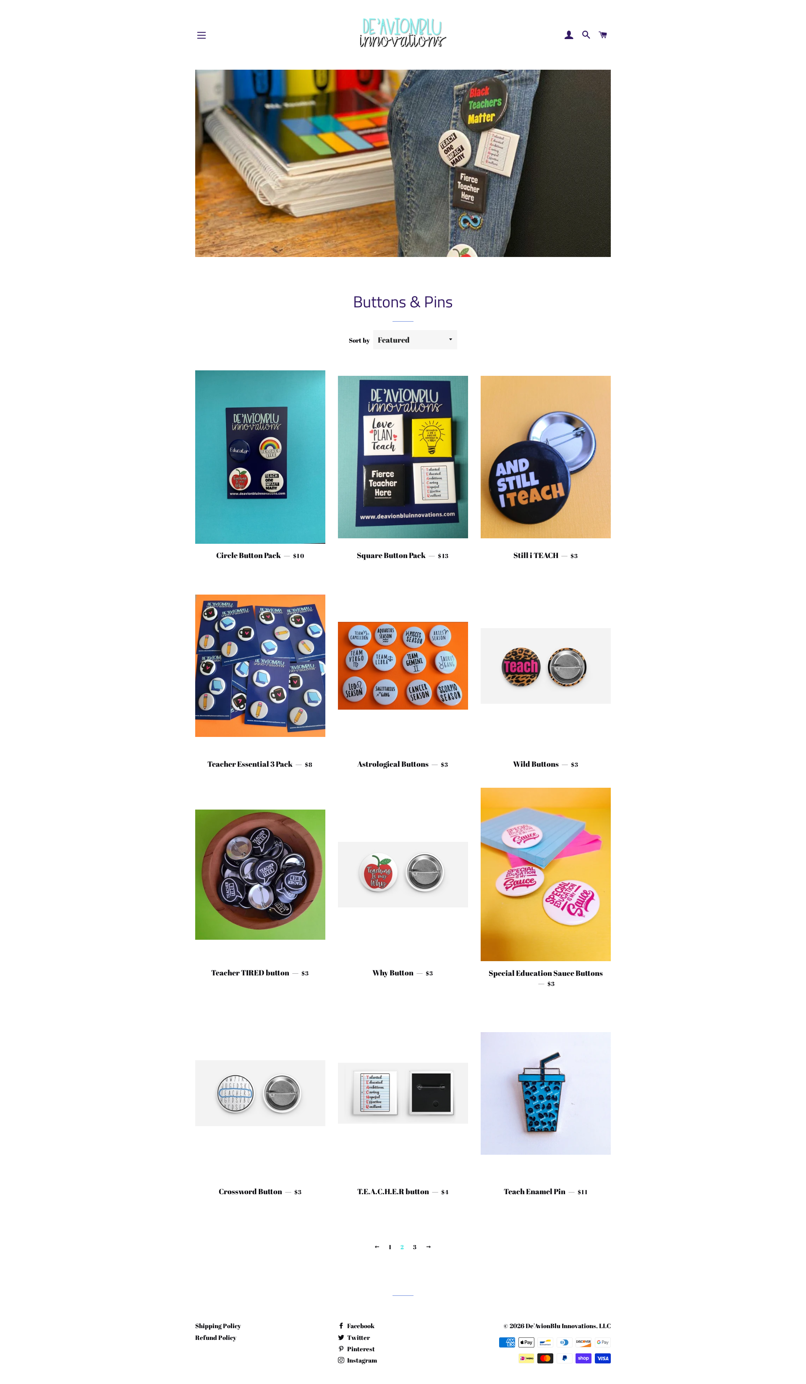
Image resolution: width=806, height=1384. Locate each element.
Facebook (360, 1325)
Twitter (358, 1337)
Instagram (361, 1360)
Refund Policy (215, 1337)
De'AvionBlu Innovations (561, 1325)
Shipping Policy (218, 1325)
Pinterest (360, 1349)
